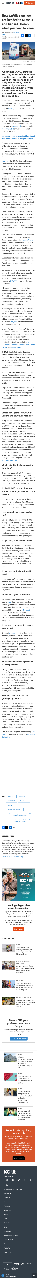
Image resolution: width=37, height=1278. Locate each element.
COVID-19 (11, 801)
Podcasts (7, 1206)
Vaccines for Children (10, 460)
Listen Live (7, 1198)
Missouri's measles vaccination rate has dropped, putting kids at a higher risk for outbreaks (25, 1115)
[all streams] (34, 1275)
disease (11, 805)
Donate (30, 3)
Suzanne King (8, 836)
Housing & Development (24, 997)
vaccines (22, 796)
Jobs (5, 1227)
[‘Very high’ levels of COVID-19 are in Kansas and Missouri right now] (10, 1077)
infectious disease (15, 809)
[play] (3, 1276)
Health (10, 796)
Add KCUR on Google (19, 1038)
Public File (7, 1248)
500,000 (13, 322)
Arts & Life (19, 980)
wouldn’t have (28, 240)
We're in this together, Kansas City (18, 1132)
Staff (5, 1219)
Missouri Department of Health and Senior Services (20, 814)
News (5, 1202)
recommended (8, 129)
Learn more (18, 929)
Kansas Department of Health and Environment (20, 820)
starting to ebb (13, 108)
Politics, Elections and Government (23, 962)
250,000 (13, 281)
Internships (7, 1231)
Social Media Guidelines (11, 1235)
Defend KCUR (19, 1158)
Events (6, 1214)
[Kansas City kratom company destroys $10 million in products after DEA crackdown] (8, 948)
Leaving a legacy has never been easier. (18, 907)
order (10, 602)
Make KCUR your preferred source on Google (18, 1023)
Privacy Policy (8, 1252)
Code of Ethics (8, 1240)
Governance (7, 1244)
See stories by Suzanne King (12, 857)
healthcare (24, 801)
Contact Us (7, 1223)
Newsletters (7, 1210)
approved (17, 126)
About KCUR (8, 1193)
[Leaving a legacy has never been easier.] (18, 885)
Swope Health (16, 347)
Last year (5, 161)
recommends (14, 633)
